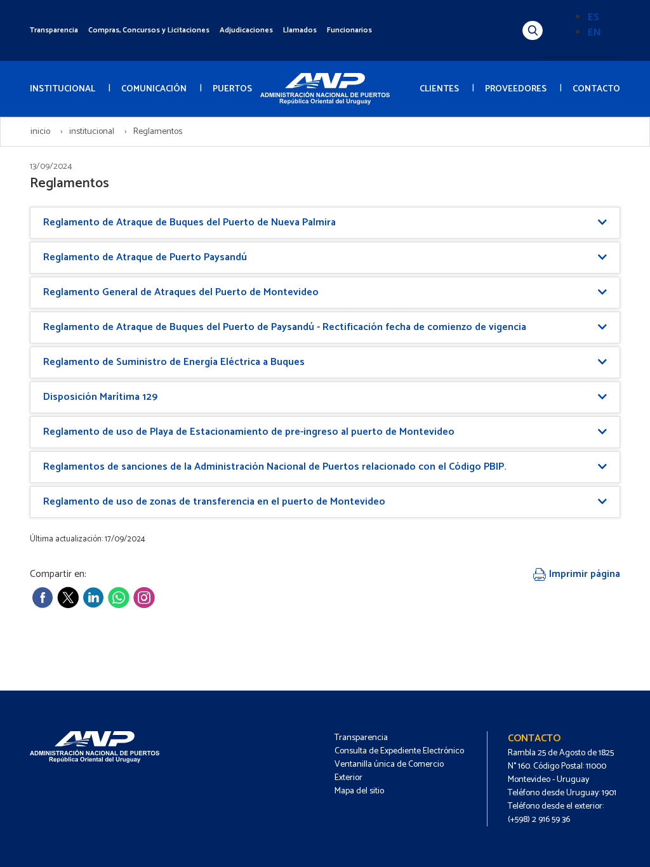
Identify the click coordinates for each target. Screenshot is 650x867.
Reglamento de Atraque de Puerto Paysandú (145, 257)
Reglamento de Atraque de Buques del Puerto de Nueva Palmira (189, 222)
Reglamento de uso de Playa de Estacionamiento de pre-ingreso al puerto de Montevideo (248, 431)
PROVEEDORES (516, 89)
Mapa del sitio (359, 791)
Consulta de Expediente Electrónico (399, 751)
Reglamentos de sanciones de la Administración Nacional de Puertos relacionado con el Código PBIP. (274, 466)
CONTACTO (596, 89)
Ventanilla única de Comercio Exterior (389, 771)
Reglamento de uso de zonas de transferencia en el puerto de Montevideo (214, 501)
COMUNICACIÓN (154, 89)
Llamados (300, 30)
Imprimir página (583, 574)
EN (594, 32)
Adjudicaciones (246, 30)
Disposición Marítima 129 (100, 397)
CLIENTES (439, 89)
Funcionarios (349, 30)
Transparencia (54, 30)
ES (593, 17)
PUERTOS (232, 89)
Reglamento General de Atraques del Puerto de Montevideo (181, 292)
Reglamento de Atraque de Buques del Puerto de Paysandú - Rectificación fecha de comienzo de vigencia (284, 327)
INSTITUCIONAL (62, 89)
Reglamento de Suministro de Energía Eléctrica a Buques (174, 362)
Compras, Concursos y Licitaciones (148, 30)
